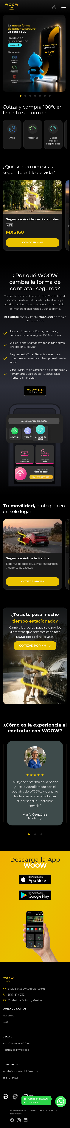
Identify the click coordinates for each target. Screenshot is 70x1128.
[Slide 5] (40, 96)
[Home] (8, 979)
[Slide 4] (35, 96)
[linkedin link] (25, 1120)
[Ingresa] (54, 7)
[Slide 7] (50, 96)
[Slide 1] (20, 96)
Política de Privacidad (16, 1049)
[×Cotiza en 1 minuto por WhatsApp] (60, 1101)
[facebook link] (12, 1120)
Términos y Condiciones (17, 1043)
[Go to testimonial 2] (35, 834)
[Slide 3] (30, 96)
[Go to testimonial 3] (41, 834)
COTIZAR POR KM (32, 645)
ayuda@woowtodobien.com (26, 988)
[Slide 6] (45, 96)
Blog (6, 1021)
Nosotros (8, 1015)
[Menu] (63, 6)
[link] (32, 215)
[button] (36, 1100)
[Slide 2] (25, 96)
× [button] (25, 1099)
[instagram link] (19, 1120)
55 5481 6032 (16, 994)
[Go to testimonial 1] (29, 834)
